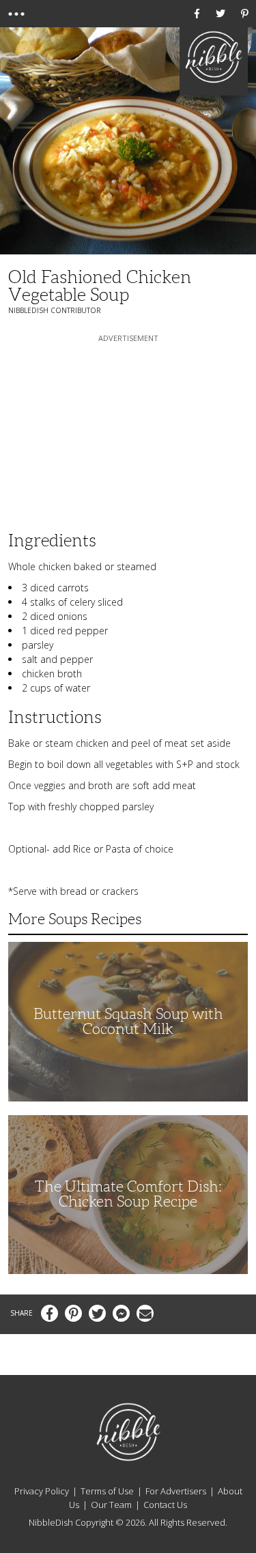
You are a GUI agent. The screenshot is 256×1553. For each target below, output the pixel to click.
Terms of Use (107, 1491)
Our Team (111, 1504)
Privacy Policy (41, 1491)
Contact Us (165, 1504)
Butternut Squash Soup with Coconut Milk (128, 1021)
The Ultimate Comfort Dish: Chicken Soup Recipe (128, 1194)
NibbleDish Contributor (54, 310)
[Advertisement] (128, 430)
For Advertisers (175, 1491)
